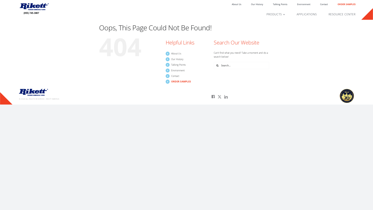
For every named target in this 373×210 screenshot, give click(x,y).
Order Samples (181, 81)
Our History (177, 59)
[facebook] (213, 96)
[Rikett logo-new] (34, 4)
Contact (175, 76)
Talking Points (178, 64)
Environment (178, 70)
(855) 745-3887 (31, 13)
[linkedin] (226, 97)
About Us (176, 53)
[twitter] (219, 97)
